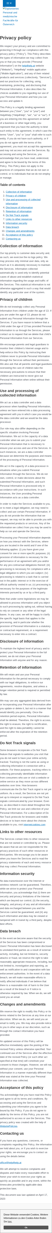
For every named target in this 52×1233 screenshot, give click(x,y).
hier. (10, 1221)
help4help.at (28, 65)
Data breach (12, 227)
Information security (16, 223)
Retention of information (18, 211)
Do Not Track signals (17, 215)
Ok (26, 1227)
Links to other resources (19, 219)
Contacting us (13, 238)
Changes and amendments (20, 231)
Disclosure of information (19, 207)
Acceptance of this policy (19, 235)
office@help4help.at (10, 1162)
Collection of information (19, 191)
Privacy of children (16, 195)
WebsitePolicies (8, 1126)
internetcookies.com (34, 824)
